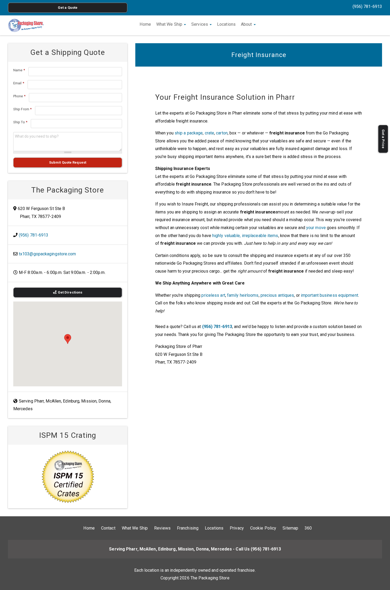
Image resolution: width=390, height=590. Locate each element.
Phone (19, 96)
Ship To (20, 122)
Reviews (162, 528)
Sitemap (290, 528)
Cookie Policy (263, 528)
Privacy (237, 528)
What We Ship (169, 24)
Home (145, 24)
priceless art (213, 295)
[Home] (26, 25)
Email (18, 83)
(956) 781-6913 (367, 6)
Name (19, 70)
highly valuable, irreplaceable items (245, 235)
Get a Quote (67, 8)
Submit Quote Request (67, 162)
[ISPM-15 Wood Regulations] (67, 476)
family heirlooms (243, 295)
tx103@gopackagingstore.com (47, 253)
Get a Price (383, 138)
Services (200, 24)
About (247, 24)
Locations (226, 24)
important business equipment (329, 295)
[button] (67, 339)
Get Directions (70, 292)
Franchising (187, 528)
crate (209, 133)
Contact (108, 528)
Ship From (22, 109)
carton (222, 133)
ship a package (189, 133)
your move (316, 227)
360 (308, 528)
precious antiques (277, 295)
